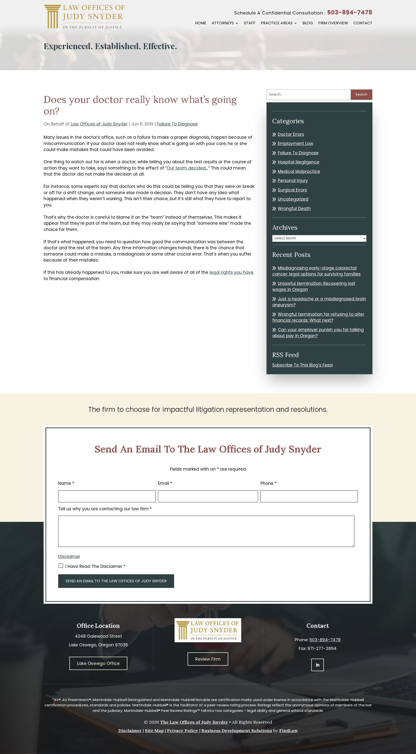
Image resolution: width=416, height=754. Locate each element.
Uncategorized (293, 199)
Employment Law (295, 143)
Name (66, 483)
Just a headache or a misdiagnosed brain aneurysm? (319, 302)
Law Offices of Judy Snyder (99, 124)
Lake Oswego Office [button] (98, 663)
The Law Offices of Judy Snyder (194, 722)
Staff (249, 23)
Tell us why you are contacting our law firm (105, 509)
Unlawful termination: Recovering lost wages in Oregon (313, 287)
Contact (362, 23)
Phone (268, 483)
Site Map (154, 730)
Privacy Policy (182, 730)
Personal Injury (293, 181)
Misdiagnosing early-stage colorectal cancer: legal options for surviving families (316, 271)
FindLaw (288, 730)
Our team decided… (187, 168)
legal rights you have (231, 272)
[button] (411, 719)
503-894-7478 (349, 12)
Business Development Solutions (237, 730)
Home (200, 23)
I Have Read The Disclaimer (95, 566)
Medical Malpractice (299, 171)
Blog (308, 23)
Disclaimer (69, 556)
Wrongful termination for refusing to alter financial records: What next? (318, 317)
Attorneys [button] (223, 23)
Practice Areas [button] (276, 23)
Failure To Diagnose (177, 124)
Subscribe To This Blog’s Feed (302, 365)
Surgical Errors (292, 190)
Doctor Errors (291, 134)
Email (165, 483)
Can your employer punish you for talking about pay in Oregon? (318, 333)
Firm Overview (333, 23)
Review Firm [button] (208, 659)
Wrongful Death (294, 208)
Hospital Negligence (298, 162)
